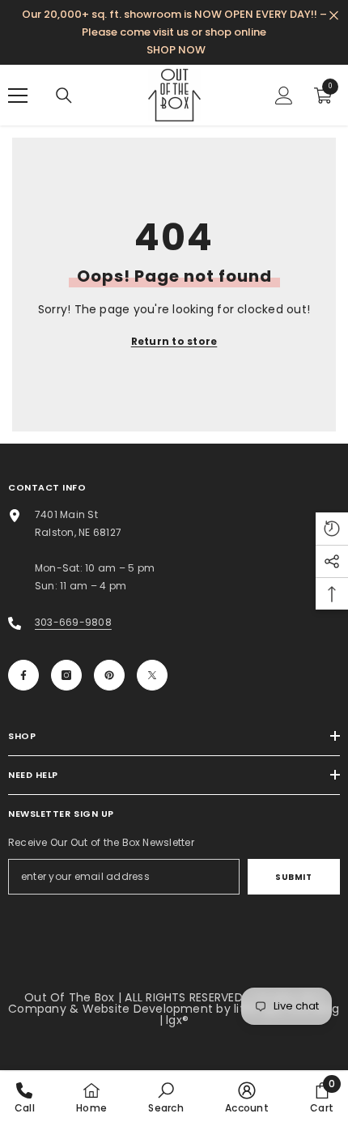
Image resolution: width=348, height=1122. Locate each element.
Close (334, 16)
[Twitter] (152, 675)
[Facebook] (23, 675)
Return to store (174, 341)
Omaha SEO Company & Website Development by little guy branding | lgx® (173, 1008)
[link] (165, 1097)
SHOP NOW (176, 49)
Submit (293, 877)
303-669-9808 (73, 622)
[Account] (284, 95)
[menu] (18, 95)
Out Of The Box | (74, 997)
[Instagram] (66, 675)
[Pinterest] (109, 675)
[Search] (64, 95)
